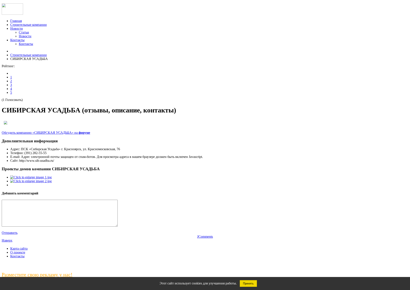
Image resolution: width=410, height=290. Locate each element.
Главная (16, 21)
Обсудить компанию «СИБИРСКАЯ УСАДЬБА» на (46, 132)
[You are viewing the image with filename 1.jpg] (31, 177)
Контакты (17, 40)
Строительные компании (28, 24)
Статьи (24, 32)
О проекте (17, 252)
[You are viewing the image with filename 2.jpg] (31, 181)
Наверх (7, 240)
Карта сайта (19, 248)
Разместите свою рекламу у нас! (37, 274)
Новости (16, 28)
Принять (248, 283)
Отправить (10, 233)
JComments (205, 236)
